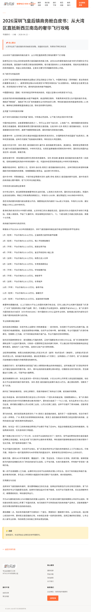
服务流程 (39, 3)
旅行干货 (54, 3)
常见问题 (61, 3)
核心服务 (32, 3)
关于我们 (50, 581)
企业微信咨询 (82, 3)
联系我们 (68, 3)
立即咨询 (53, 598)
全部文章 (6, 593)
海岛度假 (50, 578)
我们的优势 (47, 3)
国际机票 (50, 570)
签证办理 (50, 574)
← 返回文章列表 (9, 549)
